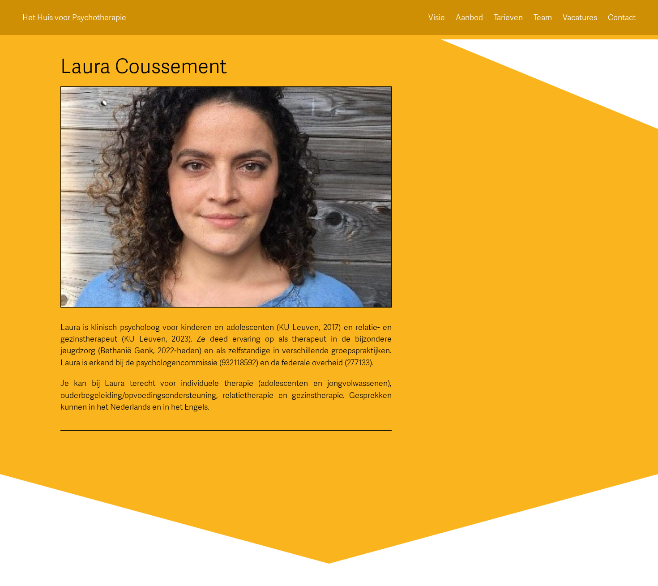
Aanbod (469, 17)
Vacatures (580, 17)
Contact (622, 17)
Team (543, 17)
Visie (436, 17)
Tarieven (508, 17)
